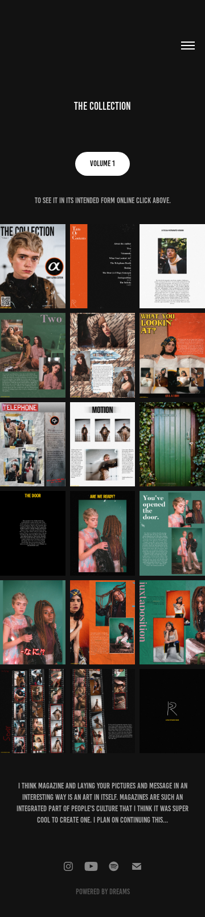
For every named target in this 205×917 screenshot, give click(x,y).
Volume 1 (102, 163)
